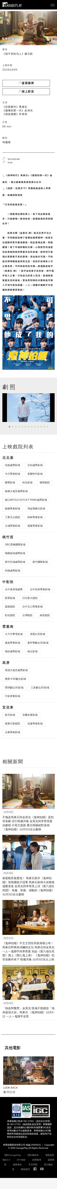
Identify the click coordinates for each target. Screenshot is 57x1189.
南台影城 (32, 651)
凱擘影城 (10, 598)
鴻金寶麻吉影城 (36, 508)
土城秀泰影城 (12, 525)
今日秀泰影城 (12, 473)
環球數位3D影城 (14, 687)
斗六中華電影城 (14, 634)
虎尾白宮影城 (37, 634)
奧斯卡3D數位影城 (15, 679)
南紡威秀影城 (12, 651)
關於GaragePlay (13, 1155)
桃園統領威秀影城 (15, 553)
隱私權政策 (33, 1155)
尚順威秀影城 (12, 570)
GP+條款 (21, 1160)
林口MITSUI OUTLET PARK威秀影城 (26, 500)
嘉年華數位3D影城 (37, 642)
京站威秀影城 (35, 465)
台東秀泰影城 (12, 732)
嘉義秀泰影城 (12, 642)
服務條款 (17, 1164)
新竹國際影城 (40, 562)
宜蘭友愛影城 (30, 715)
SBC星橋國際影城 (15, 544)
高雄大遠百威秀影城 (16, 670)
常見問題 (32, 1164)
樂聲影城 (10, 482)
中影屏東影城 (12, 696)
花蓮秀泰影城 (35, 723)
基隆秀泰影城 (35, 525)
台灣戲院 (27, 615)
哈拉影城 (27, 482)
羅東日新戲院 (12, 723)
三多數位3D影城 (40, 687)
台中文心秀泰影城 (32, 606)
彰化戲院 (10, 615)
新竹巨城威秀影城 (15, 562)
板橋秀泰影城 (12, 508)
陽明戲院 (45, 482)
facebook (12, 159)
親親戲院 (10, 606)
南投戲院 (45, 615)
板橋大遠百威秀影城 (16, 491)
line (9, 162)
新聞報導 (36, 1160)
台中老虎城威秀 (14, 589)
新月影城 (10, 715)
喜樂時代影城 (35, 473)
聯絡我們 (25, 1169)
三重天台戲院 (12, 517)
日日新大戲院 (30, 598)
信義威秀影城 (12, 465)
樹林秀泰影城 (35, 517)
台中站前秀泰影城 (40, 589)
